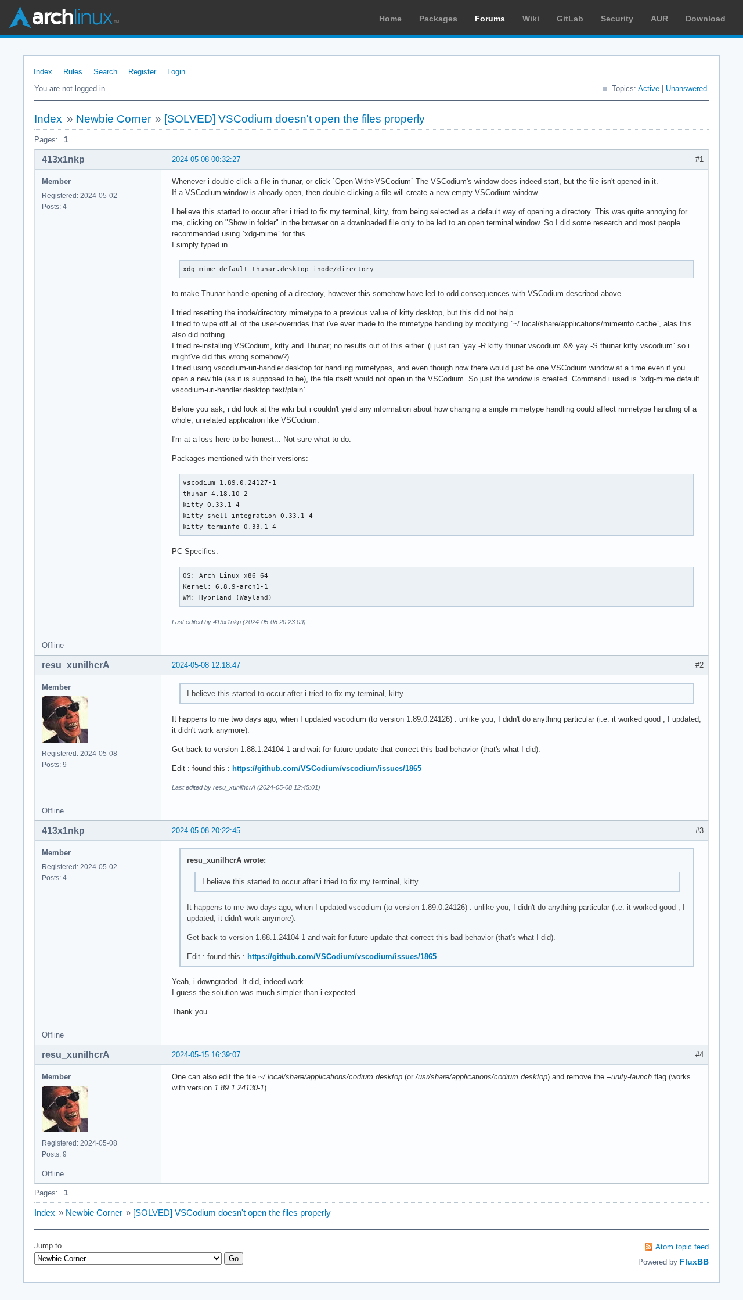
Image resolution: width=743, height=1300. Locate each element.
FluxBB (694, 1261)
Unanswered (686, 88)
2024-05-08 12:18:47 (206, 665)
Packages (438, 18)
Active (648, 88)
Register (142, 71)
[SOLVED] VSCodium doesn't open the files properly (294, 119)
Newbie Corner (113, 119)
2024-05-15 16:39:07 (206, 1054)
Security (617, 18)
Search (105, 71)
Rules (72, 71)
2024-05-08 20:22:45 (206, 830)
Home (390, 18)
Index (43, 71)
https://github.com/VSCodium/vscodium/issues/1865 (326, 768)
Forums (490, 18)
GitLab (570, 18)
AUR (659, 18)
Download (706, 18)
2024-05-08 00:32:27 (206, 159)
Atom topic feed (682, 1247)
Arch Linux (64, 17)
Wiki (530, 18)
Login (176, 71)
